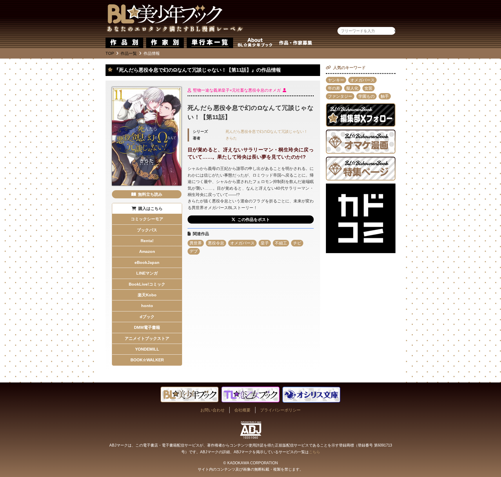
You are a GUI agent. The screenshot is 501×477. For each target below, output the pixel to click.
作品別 (124, 43)
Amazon (147, 251)
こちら (314, 452)
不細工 (281, 243)
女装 (368, 88)
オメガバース (242, 243)
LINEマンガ (147, 273)
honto (147, 305)
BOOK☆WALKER (147, 360)
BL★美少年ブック (175, 18)
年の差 (334, 88)
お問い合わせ (212, 410)
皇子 (265, 243)
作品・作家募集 (295, 43)
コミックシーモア (147, 219)
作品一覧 (129, 53)
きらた (231, 138)
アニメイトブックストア (147, 338)
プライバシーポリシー (280, 410)
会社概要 (242, 410)
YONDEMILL (147, 349)
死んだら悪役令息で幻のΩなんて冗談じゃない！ (267, 132)
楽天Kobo (147, 295)
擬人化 (352, 88)
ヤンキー (336, 80)
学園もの (366, 96)
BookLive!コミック (147, 284)
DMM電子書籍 (147, 327)
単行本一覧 (210, 43)
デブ (194, 251)
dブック (147, 316)
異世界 (196, 243)
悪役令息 (216, 243)
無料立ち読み (150, 194)
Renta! (147, 240)
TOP (110, 53)
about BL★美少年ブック (255, 43)
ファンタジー (340, 96)
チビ (297, 243)
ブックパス (147, 230)
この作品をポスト (253, 219)
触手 (385, 96)
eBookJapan (147, 262)
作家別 (165, 43)
